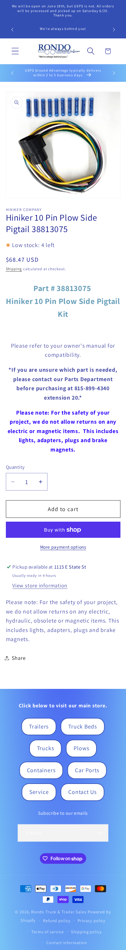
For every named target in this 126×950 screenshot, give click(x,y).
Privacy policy (91, 920)
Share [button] (19, 657)
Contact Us (82, 792)
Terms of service (47, 931)
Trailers (39, 726)
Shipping (14, 268)
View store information (39, 585)
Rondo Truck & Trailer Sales (58, 911)
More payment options (63, 547)
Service (39, 792)
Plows (81, 748)
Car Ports (87, 770)
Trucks (45, 748)
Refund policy (57, 920)
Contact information (66, 942)
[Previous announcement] (12, 29)
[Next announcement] (114, 29)
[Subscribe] (99, 833)
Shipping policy (86, 931)
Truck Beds (82, 726)
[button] (15, 51)
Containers (41, 770)
